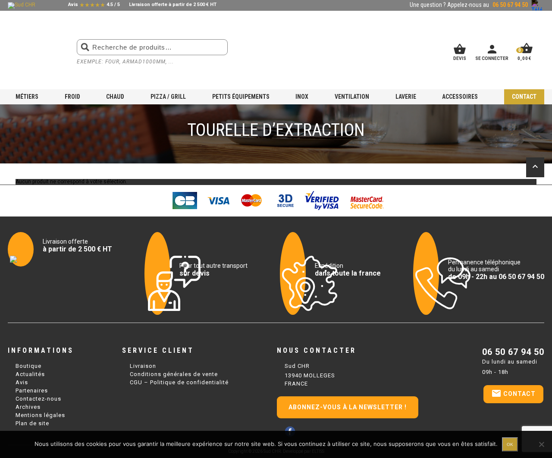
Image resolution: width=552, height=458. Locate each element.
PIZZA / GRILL (168, 96)
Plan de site (32, 423)
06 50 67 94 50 (513, 352)
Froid (72, 96)
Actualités (30, 374)
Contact (524, 96)
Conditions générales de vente (174, 374)
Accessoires (460, 96)
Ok (510, 444)
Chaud (115, 96)
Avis (22, 382)
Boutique (28, 366)
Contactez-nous (38, 398)
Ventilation (352, 96)
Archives (28, 407)
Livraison (143, 366)
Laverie (405, 96)
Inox (301, 96)
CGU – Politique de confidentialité (179, 382)
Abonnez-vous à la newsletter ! (348, 407)
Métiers (27, 96)
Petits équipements (241, 96)
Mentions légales (40, 415)
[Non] (541, 444)
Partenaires (32, 390)
